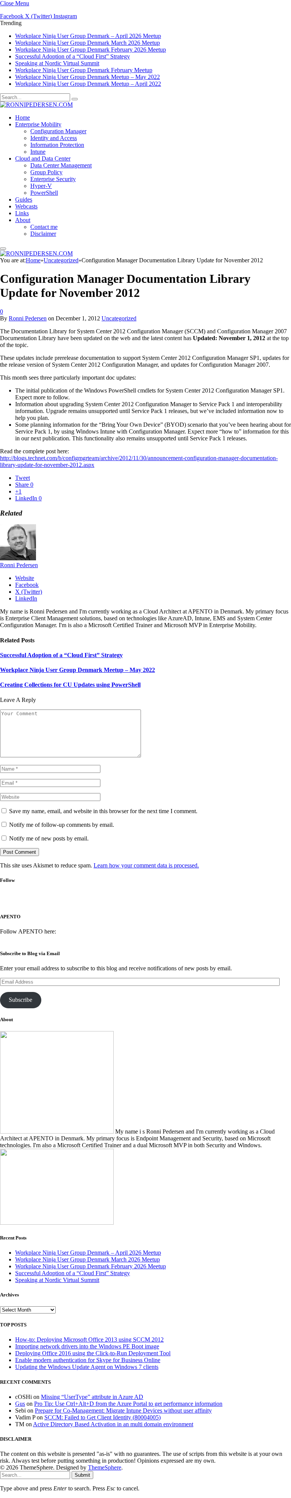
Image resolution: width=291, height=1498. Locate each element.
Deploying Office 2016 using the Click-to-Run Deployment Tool (93, 1353)
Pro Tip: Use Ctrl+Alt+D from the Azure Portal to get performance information (128, 1403)
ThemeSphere (104, 1467)
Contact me (44, 227)
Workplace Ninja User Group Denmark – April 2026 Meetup (88, 36)
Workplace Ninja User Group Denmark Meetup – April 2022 (88, 83)
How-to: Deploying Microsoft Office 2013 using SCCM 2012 (89, 1339)
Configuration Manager (58, 131)
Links (22, 213)
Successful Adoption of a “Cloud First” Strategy (72, 56)
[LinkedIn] (153, 901)
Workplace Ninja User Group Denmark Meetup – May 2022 (87, 77)
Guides (23, 199)
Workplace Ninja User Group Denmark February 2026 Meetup (90, 49)
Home (22, 117)
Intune (37, 151)
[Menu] (3, 249)
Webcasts (26, 206)
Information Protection (57, 145)
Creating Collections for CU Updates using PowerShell (70, 684)
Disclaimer (43, 233)
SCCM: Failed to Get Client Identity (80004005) (102, 1417)
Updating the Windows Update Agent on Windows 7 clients (86, 1367)
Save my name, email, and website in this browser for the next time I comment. (103, 811)
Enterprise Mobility (38, 124)
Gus (20, 1403)
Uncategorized (119, 318)
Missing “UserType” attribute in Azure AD (92, 1397)
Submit (82, 1475)
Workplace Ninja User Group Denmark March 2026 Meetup (87, 42)
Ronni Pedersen (28, 318)
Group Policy (46, 172)
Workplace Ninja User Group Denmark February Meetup (83, 70)
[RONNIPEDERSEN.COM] (36, 104)
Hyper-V (41, 186)
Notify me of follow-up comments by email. (61, 825)
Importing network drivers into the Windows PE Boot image (87, 1346)
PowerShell (44, 192)
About (22, 220)
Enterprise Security (53, 179)
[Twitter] (133, 901)
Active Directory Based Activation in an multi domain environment (113, 1424)
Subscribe (20, 1000)
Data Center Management (61, 165)
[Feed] (173, 901)
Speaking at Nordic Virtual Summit (57, 63)
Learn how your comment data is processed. (146, 865)
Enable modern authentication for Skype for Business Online (87, 1360)
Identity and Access (53, 138)
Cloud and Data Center (42, 158)
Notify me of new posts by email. (49, 838)
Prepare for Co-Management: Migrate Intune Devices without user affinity (123, 1410)
